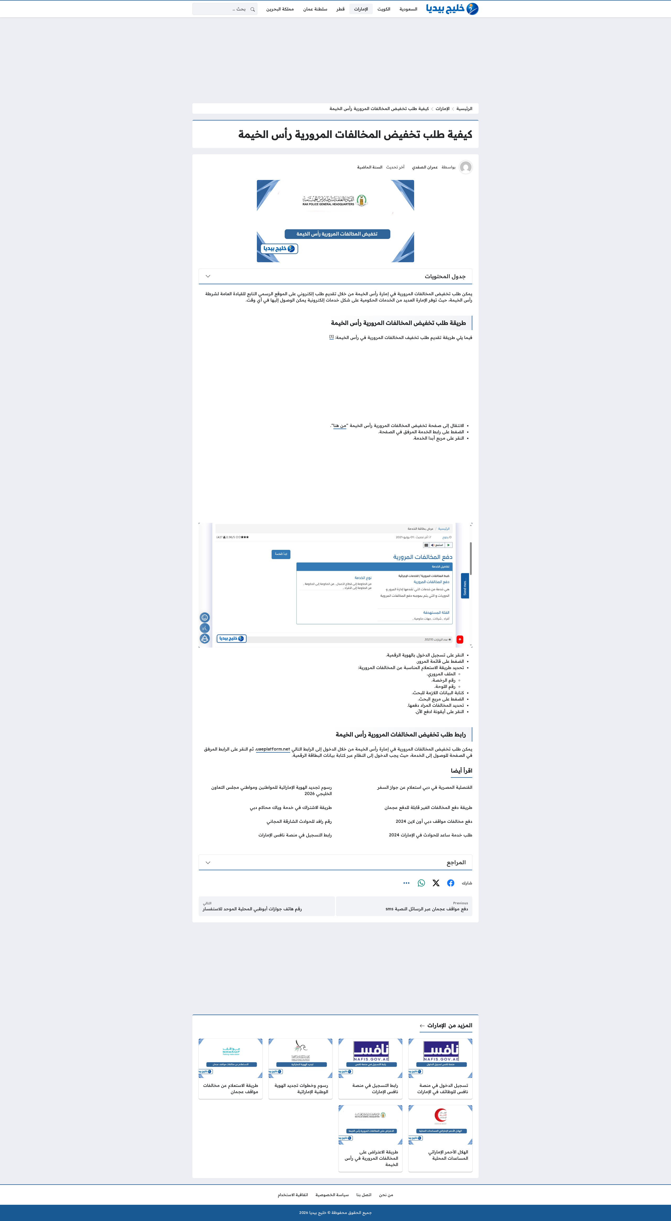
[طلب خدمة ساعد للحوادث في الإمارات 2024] (405, 835)
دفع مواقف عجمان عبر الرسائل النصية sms (427, 908)
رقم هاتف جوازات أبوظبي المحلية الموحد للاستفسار (252, 908)
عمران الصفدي (425, 167)
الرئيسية (464, 108)
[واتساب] (421, 883)
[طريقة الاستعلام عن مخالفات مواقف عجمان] (230, 1069)
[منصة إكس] (436, 883)
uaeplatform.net (273, 749)
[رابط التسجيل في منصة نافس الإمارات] (265, 835)
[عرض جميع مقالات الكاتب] (465, 167)
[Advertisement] (335, 60)
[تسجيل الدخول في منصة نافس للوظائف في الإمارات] (440, 1069)
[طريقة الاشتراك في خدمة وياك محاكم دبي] (265, 807)
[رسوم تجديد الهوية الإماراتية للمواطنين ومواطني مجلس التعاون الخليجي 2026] (265, 790)
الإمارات (443, 108)
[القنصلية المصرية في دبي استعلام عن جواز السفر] (405, 790)
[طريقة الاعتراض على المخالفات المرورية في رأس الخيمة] (370, 1138)
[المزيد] (406, 883)
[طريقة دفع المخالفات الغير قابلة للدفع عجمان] (405, 807)
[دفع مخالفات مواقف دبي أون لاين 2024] (405, 821)
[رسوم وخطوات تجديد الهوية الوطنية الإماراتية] (300, 1069)
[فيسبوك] (450, 883)
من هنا (339, 425)
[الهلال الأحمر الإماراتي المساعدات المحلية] (440, 1138)
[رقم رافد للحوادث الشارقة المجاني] (265, 821)
